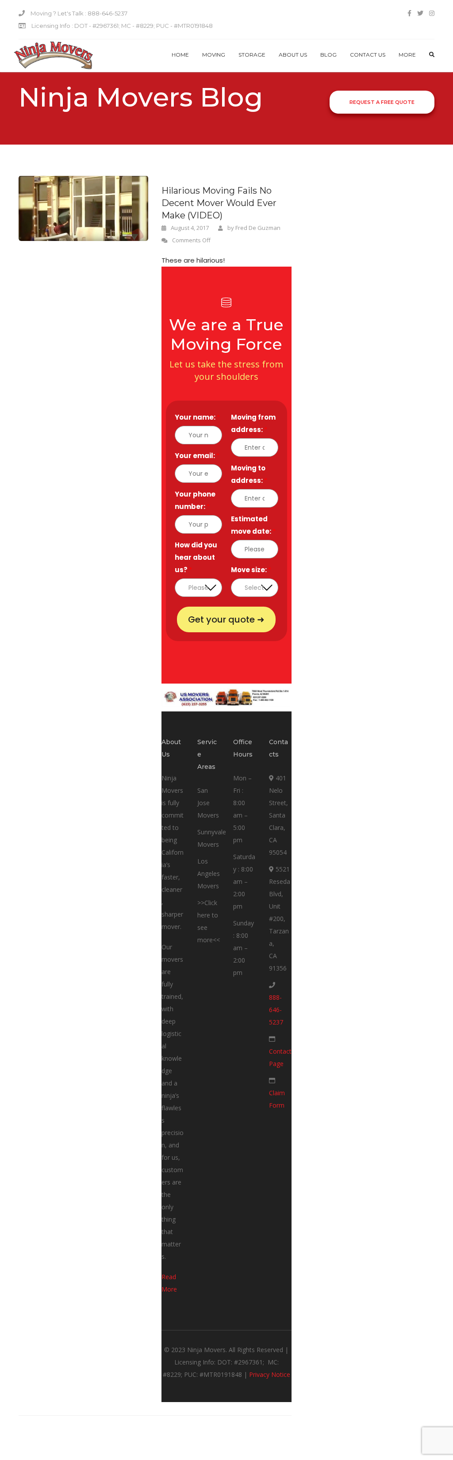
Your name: (197, 417)
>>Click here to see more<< (208, 921)
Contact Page (280, 1057)
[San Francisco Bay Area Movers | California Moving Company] (53, 55)
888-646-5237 (276, 1009)
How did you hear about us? (196, 557)
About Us (293, 54)
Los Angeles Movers (208, 873)
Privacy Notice (269, 1374)
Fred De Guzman (257, 228)
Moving (213, 54)
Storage (251, 54)
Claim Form (277, 1099)
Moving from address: (253, 423)
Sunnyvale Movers (211, 838)
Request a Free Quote (382, 102)
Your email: (197, 455)
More (407, 54)
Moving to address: (249, 474)
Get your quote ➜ (226, 619)
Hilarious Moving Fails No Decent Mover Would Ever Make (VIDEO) (218, 203)
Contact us (367, 54)
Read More (169, 1283)
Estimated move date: (253, 525)
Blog (328, 54)
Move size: (251, 569)
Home (180, 54)
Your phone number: (195, 500)
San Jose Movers (208, 802)
